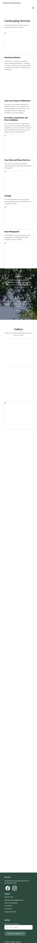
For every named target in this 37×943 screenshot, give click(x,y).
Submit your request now (15, 933)
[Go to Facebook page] (8, 888)
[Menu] (33, 8)
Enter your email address (11, 924)
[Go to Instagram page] (14, 888)
